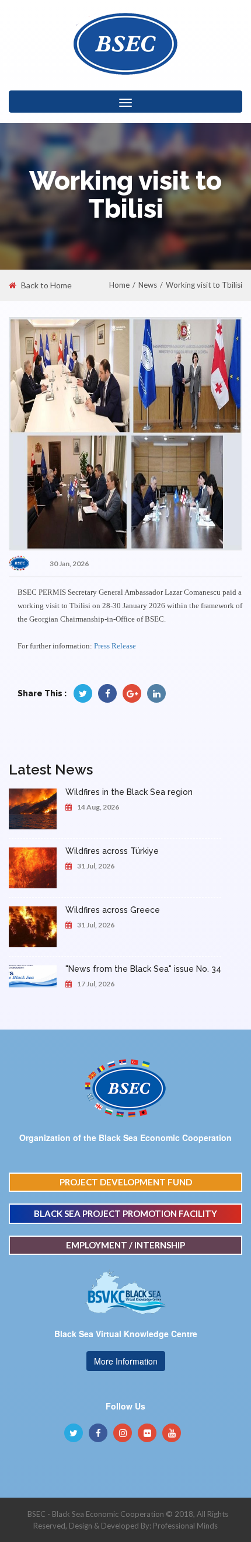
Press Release (115, 645)
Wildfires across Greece (112, 910)
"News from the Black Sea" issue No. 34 (143, 969)
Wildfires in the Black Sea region (129, 792)
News (147, 284)
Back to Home (46, 285)
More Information (126, 1361)
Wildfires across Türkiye (112, 851)
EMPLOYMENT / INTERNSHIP (125, 1245)
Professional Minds (185, 1525)
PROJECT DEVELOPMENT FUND (126, 1182)
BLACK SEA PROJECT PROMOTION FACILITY (125, 1213)
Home (119, 284)
